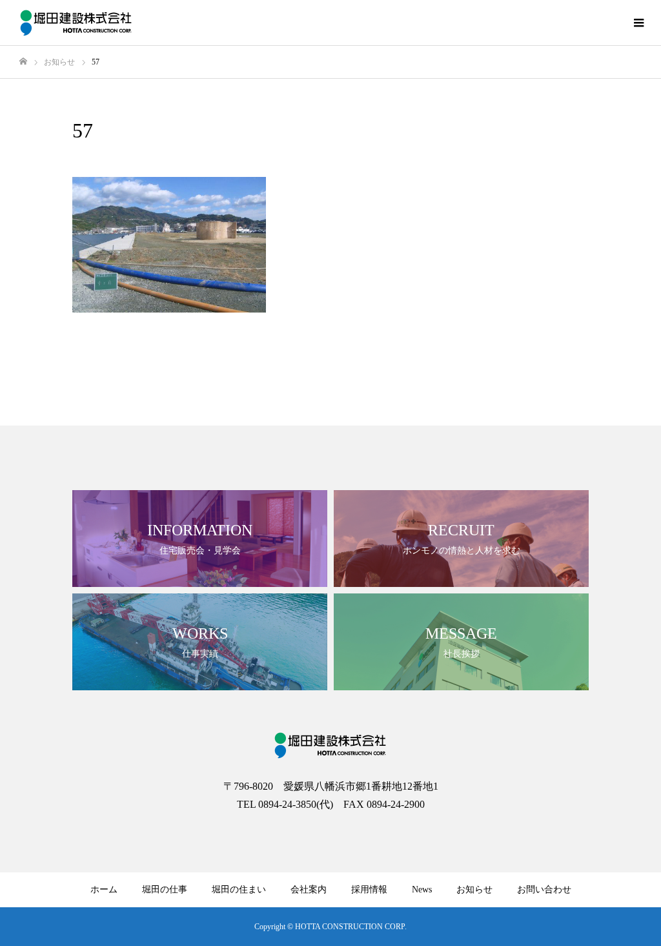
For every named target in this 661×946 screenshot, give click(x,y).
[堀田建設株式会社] (76, 22)
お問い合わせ (544, 889)
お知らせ (474, 889)
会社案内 (308, 889)
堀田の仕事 (164, 889)
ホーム (103, 889)
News (422, 889)
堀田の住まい (239, 889)
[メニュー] (638, 22)
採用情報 (369, 889)
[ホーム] (23, 61)
